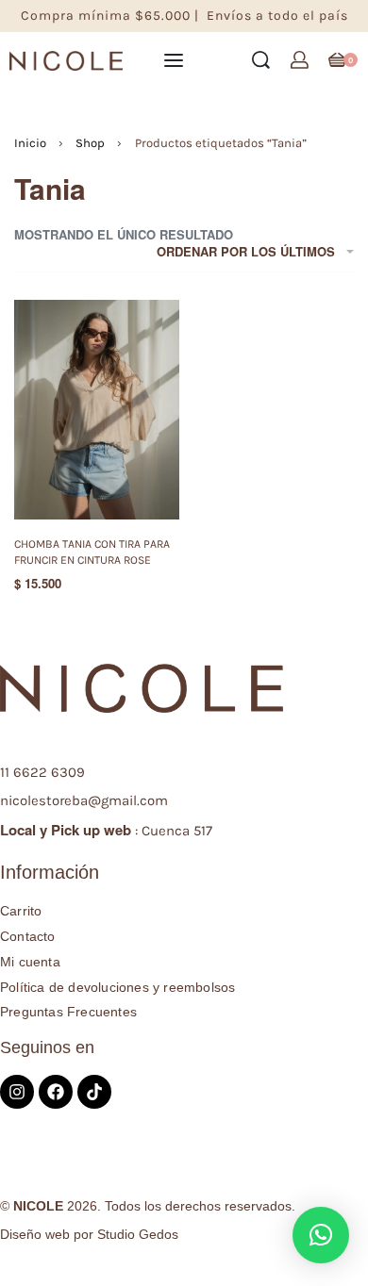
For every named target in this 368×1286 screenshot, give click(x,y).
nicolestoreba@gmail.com (84, 800)
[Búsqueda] (261, 60)
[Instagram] (17, 1092)
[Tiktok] (94, 1092)
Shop (90, 143)
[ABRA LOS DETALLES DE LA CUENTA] (299, 60)
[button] (321, 1235)
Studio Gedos (137, 1234)
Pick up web (91, 829)
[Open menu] (173, 60)
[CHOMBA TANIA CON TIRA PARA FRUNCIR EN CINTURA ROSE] (96, 409)
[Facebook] (56, 1092)
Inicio (30, 143)
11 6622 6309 (42, 772)
